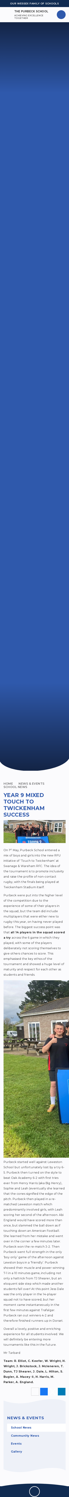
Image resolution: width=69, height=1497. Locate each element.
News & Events (31, 783)
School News (15, 787)
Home (8, 783)
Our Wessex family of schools (34, 3)
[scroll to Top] (34, 1491)
